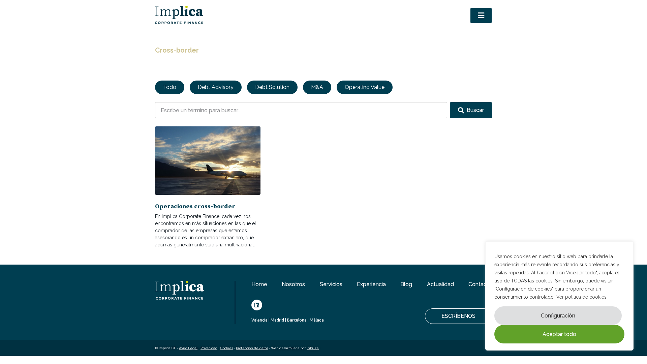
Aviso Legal (188, 348)
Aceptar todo (559, 334)
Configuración (558, 315)
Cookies (226, 348)
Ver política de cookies (581, 297)
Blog (406, 284)
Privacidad (209, 348)
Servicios (331, 284)
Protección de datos (252, 348)
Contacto (480, 284)
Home (259, 284)
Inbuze (313, 348)
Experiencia (371, 284)
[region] (559, 296)
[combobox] (301, 110)
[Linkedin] (256, 305)
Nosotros (293, 284)
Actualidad (440, 284)
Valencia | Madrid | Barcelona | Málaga (287, 320)
